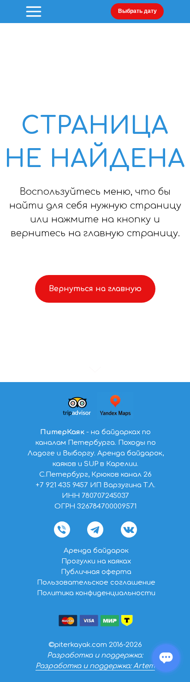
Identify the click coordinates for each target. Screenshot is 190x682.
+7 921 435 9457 (62, 485)
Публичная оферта (96, 572)
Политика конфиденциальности (96, 593)
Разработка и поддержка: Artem (95, 666)
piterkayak (72, 645)
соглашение (132, 582)
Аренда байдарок (96, 551)
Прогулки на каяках (96, 561)
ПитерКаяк (62, 432)
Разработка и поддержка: (95, 655)
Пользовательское (73, 582)
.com (98, 645)
